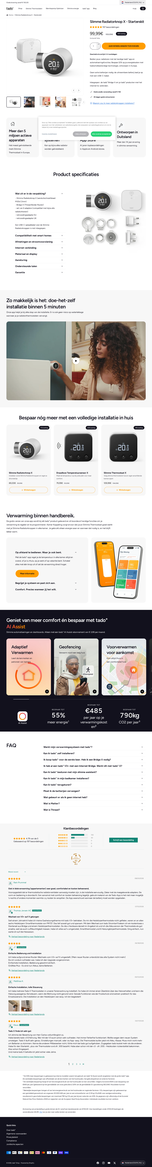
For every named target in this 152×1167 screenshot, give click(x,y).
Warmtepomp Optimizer (55, 8)
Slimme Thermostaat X (115, 473)
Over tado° (10, 1130)
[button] (96, 27)
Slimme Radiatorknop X (20, 473)
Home (11, 15)
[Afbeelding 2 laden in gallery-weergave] (29, 102)
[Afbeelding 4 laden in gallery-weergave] (60, 102)
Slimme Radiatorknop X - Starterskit (28, 15)
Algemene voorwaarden (16, 1134)
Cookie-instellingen (49, 134)
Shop (20, 8)
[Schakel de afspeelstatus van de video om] (76, 360)
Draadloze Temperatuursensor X (72, 473)
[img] (14, 879)
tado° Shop (16, 1163)
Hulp (134, 9)
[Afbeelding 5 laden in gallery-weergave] (76, 102)
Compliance (11, 1141)
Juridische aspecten (14, 1144)
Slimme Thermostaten (34, 9)
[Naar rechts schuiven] (79, 90)
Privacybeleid (12, 1137)
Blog (94, 8)
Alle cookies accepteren (101, 134)
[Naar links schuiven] (74, 90)
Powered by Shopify (27, 1163)
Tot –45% (24, 2)
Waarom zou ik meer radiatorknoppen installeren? (113, 103)
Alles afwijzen (80, 134)
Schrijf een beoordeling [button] (123, 840)
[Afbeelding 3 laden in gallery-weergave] (45, 102)
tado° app (86, 9)
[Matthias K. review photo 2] (27, 1006)
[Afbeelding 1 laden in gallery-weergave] (13, 102)
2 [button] (72, 1064)
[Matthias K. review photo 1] (14, 1006)
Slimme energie (73, 8)
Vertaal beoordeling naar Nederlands (28, 936)
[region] (77, 128)
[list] (76, 667)
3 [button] (76, 1064)
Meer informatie (27, 573)
